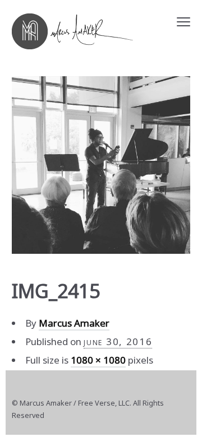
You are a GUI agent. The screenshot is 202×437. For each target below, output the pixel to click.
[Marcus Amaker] (72, 31)
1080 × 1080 (98, 360)
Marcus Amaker (74, 323)
